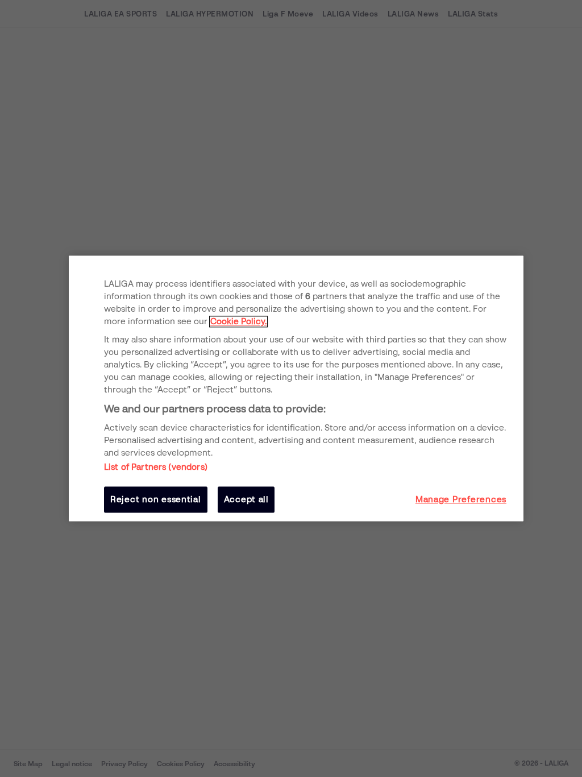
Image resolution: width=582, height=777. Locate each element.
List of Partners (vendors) (155, 467)
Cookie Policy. (238, 321)
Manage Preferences (460, 499)
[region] (296, 388)
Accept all (246, 499)
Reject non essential (155, 499)
